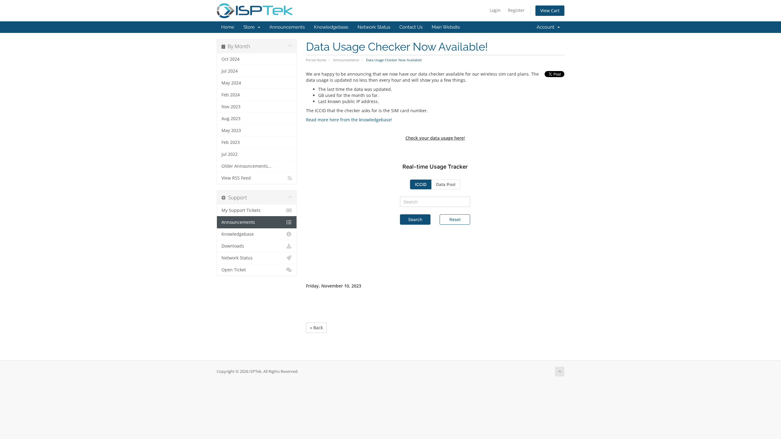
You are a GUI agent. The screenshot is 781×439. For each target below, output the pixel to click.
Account (547, 27)
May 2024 (231, 83)
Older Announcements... (246, 166)
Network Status (374, 27)
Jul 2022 (229, 154)
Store (250, 27)
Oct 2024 (230, 59)
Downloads (232, 246)
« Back (316, 327)
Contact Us (411, 27)
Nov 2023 (230, 106)
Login (495, 10)
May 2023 (231, 130)
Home (227, 27)
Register (516, 10)
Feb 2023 (230, 142)
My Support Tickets (241, 210)
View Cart (550, 10)
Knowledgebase (331, 27)
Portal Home (316, 60)
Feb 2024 (230, 95)
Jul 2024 (229, 71)
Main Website (446, 27)
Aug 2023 (230, 118)
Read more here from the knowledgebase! (349, 120)
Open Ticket (233, 270)
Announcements (287, 27)
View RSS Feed (236, 178)
